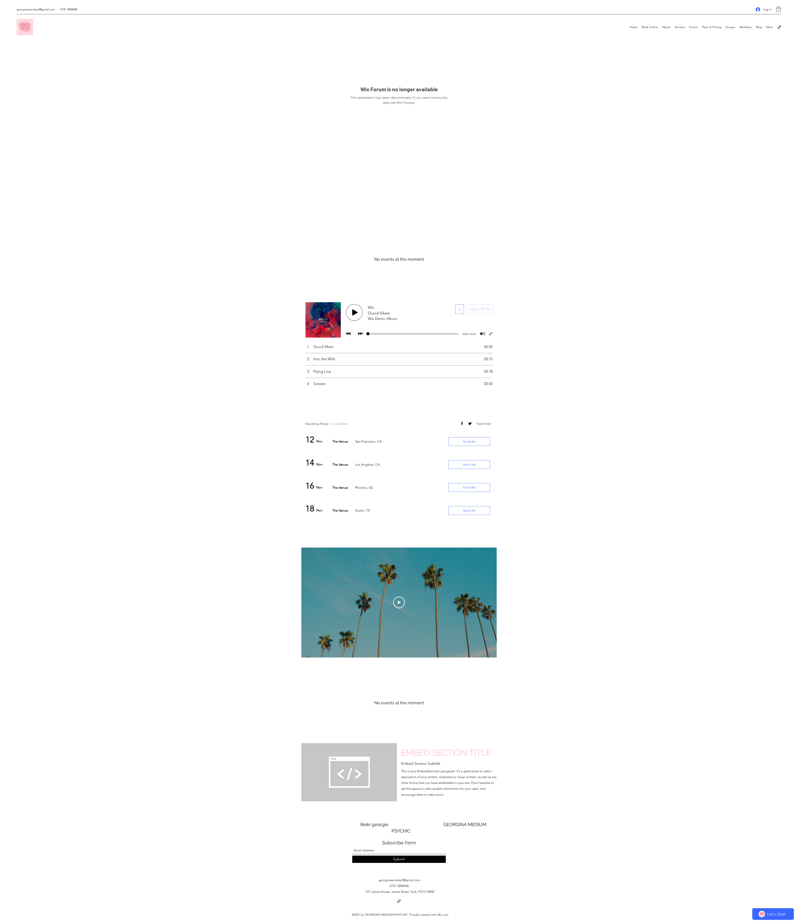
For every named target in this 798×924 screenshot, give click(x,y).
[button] (778, 9)
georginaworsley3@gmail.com (36, 9)
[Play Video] (399, 602)
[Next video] (488, 602)
